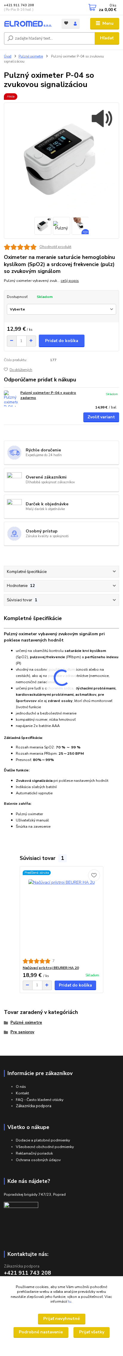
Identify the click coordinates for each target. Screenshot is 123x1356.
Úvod (7, 56)
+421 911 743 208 (19, 5)
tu (69, 1301)
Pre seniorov (22, 1032)
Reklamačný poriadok (34, 1153)
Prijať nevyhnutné (61, 1318)
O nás (21, 1086)
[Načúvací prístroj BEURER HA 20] (62, 912)
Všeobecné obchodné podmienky (45, 1146)
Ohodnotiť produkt (55, 246)
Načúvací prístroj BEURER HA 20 (51, 967)
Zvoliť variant (101, 417)
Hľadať (106, 38)
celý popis (70, 280)
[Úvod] (28, 24)
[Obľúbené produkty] (66, 23)
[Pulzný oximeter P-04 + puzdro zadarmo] (11, 398)
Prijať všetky (91, 1332)
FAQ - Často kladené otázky (39, 1099)
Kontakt (22, 1093)
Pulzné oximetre (31, 56)
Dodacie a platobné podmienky (43, 1140)
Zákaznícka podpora (33, 1106)
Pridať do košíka (61, 341)
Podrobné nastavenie (41, 1332)
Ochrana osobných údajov (38, 1159)
